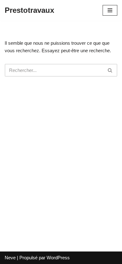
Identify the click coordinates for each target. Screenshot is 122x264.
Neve (10, 257)
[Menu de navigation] (110, 10)
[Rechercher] (110, 70)
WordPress (58, 257)
